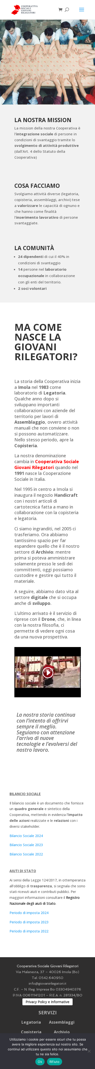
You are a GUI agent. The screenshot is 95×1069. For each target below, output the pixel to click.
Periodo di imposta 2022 (29, 931)
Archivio (62, 1032)
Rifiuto (54, 1062)
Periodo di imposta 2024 (29, 912)
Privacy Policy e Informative (47, 1001)
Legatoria (31, 1022)
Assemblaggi (62, 1022)
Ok (40, 1062)
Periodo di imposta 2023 (29, 922)
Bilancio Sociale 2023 (26, 844)
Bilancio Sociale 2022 (26, 854)
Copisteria (31, 1032)
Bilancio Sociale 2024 (26, 835)
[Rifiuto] (88, 1051)
